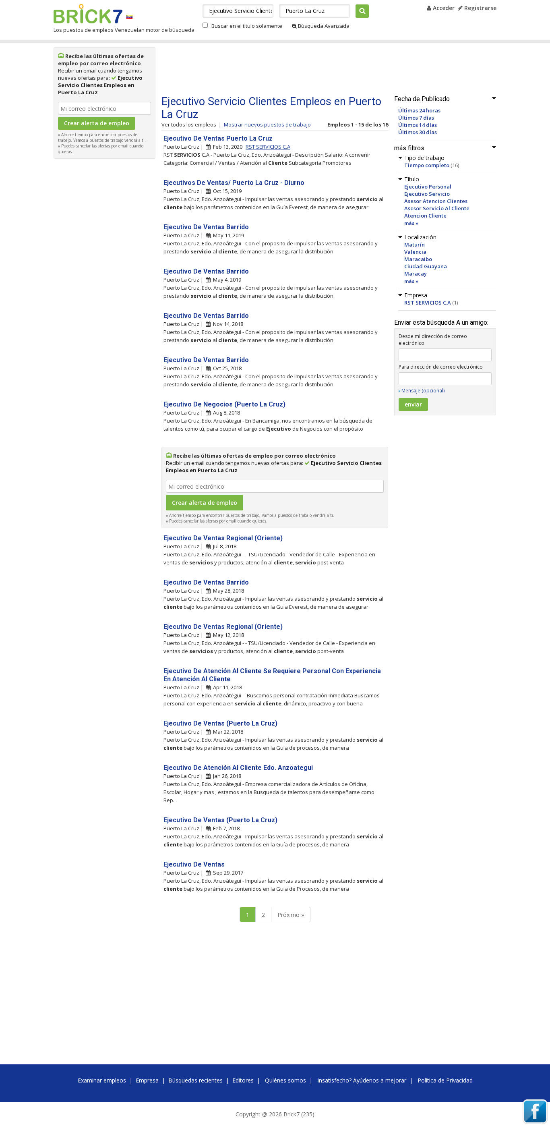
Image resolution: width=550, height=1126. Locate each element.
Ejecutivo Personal (427, 186)
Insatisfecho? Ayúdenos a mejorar (361, 1080)
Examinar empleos (102, 1080)
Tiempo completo (426, 165)
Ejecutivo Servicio (427, 193)
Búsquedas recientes (195, 1080)
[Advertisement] (104, 283)
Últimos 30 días (417, 132)
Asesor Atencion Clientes (435, 201)
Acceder (443, 8)
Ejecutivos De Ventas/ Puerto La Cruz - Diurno (233, 183)
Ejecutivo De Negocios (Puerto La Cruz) (224, 404)
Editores (243, 1080)
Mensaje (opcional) (423, 390)
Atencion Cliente (425, 215)
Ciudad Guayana (425, 266)
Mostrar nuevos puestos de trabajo (267, 124)
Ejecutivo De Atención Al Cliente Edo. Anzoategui (238, 767)
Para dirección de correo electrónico (441, 366)
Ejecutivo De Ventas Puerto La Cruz (218, 138)
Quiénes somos (285, 1080)
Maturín (414, 244)
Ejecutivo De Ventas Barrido (206, 227)
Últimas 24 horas (419, 110)
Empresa (147, 1080)
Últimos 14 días (417, 125)
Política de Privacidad (445, 1080)
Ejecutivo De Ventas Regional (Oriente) (223, 538)
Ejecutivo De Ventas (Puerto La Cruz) (220, 723)
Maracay (415, 273)
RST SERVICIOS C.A (427, 302)
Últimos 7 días (416, 117)
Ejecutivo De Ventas (194, 864)
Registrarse (479, 8)
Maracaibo (418, 259)
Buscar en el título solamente (246, 25)
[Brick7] (129, 17)
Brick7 (88, 13)
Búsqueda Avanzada (323, 25)
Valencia (415, 251)
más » (411, 223)
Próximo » (290, 915)
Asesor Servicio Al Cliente (436, 208)
